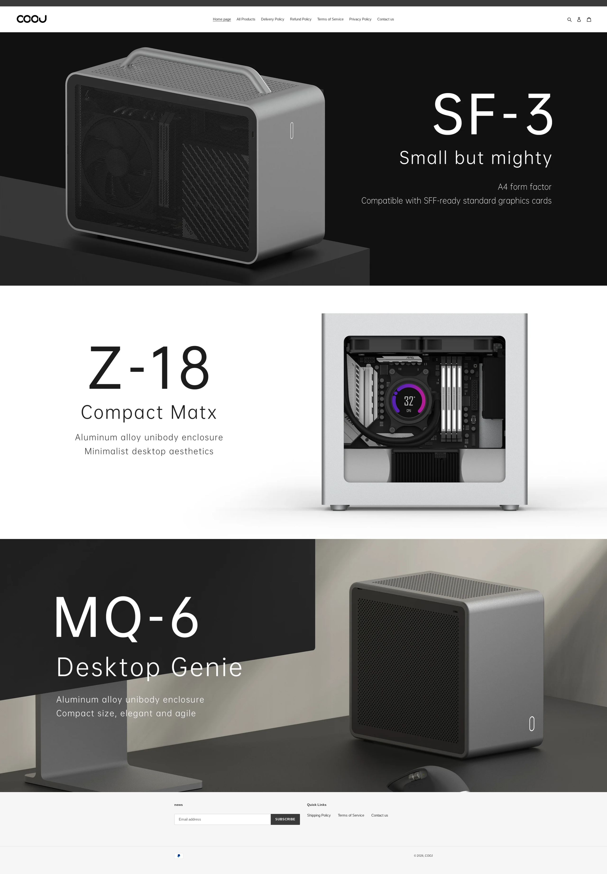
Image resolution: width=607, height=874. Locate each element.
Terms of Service (351, 815)
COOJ (429, 855)
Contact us (379, 815)
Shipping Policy (319, 815)
